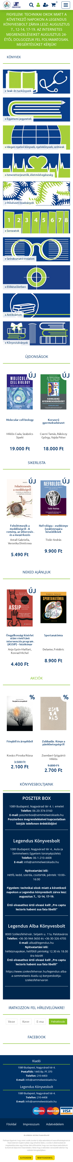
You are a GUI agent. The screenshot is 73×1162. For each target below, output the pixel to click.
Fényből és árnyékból (20, 741)
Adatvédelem (55, 1124)
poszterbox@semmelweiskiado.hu (41, 815)
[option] (20, 409)
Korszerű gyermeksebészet (53, 421)
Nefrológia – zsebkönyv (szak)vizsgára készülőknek (53, 528)
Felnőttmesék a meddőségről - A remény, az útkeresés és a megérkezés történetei (19, 531)
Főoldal (11, 1124)
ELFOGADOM (25, 1158)
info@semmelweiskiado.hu (41, 862)
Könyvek (14, 57)
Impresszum (31, 1124)
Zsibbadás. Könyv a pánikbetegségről (53, 743)
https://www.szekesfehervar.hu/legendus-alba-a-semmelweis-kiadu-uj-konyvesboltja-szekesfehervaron (36, 976)
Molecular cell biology (19, 419)
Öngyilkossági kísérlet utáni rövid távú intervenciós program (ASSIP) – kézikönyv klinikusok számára (20, 641)
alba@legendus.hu (41, 943)
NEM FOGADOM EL (45, 1158)
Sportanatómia (53, 635)
